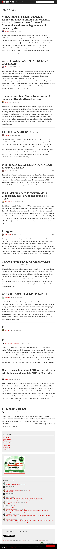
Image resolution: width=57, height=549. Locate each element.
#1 (14, 483)
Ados (50, 546)
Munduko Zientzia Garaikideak (12, 343)
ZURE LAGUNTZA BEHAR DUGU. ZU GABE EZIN (26, 62)
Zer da (19, 531)
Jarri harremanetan (9, 531)
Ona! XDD (8, 488)
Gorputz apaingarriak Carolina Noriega (26, 261)
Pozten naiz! (9, 503)
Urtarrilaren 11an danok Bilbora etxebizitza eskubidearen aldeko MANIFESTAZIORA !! (28, 373)
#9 (20, 514)
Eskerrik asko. (9, 491)
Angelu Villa (9, 514)
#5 (13, 497)
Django (23, 540)
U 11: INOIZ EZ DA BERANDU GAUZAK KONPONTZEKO (27, 166)
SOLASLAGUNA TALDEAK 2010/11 (24, 294)
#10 (23, 519)
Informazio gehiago (11, 547)
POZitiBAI (7, 135)
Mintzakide (7, 31)
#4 (13, 493)
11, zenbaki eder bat (14, 409)
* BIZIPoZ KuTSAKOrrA (10, 412)
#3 (29, 490)
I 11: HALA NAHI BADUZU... (20, 132)
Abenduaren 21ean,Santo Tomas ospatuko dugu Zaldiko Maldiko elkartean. (27, 97)
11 (3, 327)
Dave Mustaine (7, 443)
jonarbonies (7, 330)
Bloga (25, 531)
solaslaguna (7, 297)
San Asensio (8, 234)
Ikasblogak (19, 2)
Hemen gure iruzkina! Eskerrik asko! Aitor (16, 484)
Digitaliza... (6, 449)
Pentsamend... (7, 441)
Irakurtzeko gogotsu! (11, 507)
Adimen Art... (7, 437)
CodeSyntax (6, 540)
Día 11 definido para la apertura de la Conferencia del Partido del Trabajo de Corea (25, 195)
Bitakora (41, 540)
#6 (26, 502)
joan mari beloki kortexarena (13, 490)
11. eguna (7, 231)
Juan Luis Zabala (10, 509)
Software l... (7, 439)
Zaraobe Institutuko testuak (11, 264)
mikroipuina (6, 445)
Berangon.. (7, 379)
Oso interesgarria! (10, 495)
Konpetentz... (7, 447)
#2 (14, 486)
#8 (24, 509)
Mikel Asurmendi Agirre (12, 502)
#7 (14, 505)
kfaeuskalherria (8, 201)
